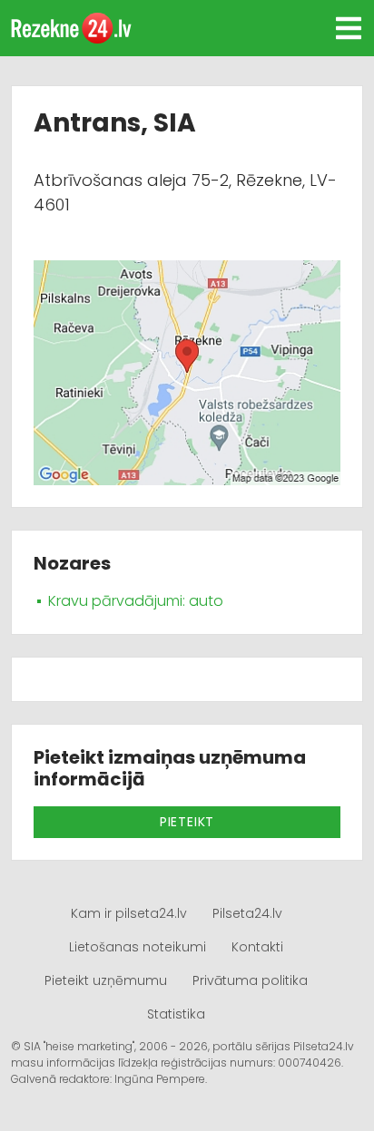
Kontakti (257, 947)
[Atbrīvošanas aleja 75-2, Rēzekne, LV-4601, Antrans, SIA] (187, 371)
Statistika (176, 1014)
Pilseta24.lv (247, 913)
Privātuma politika (250, 980)
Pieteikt (187, 822)
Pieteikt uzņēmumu (105, 980)
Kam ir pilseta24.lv (129, 913)
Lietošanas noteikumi (137, 947)
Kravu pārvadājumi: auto (135, 600)
